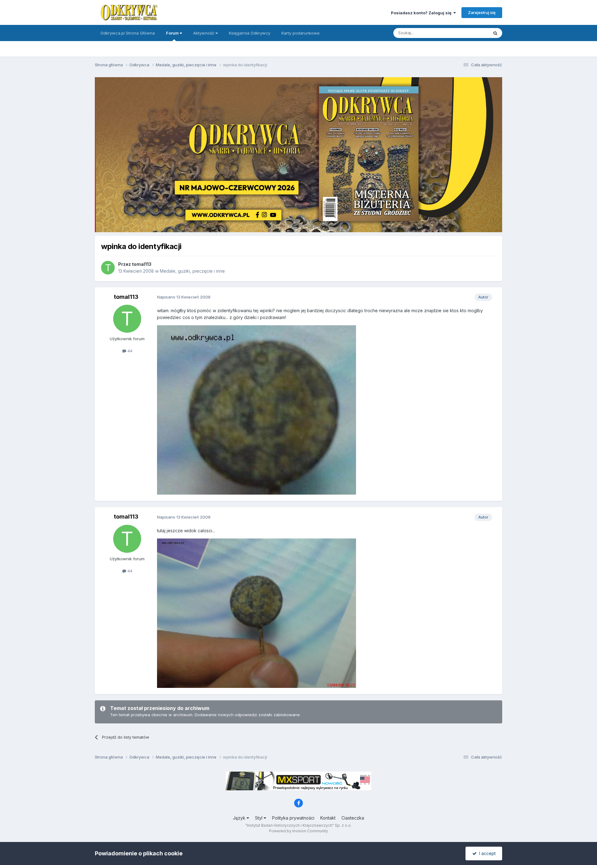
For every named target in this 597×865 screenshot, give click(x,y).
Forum (173, 33)
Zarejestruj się (482, 12)
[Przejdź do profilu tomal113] (108, 268)
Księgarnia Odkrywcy (249, 33)
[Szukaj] (495, 33)
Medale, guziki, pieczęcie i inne (192, 271)
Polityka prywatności (293, 817)
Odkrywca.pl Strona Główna (127, 33)
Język (240, 817)
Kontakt (328, 817)
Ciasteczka (352, 817)
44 (129, 350)
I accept (486, 853)
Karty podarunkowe (300, 33)
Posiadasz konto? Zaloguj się (422, 12)
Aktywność (204, 33)
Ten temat (470, 33)
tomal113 (141, 264)
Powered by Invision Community (298, 831)
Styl (259, 817)
